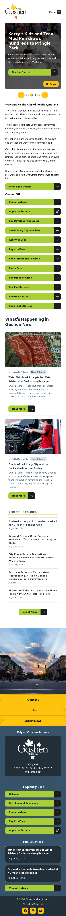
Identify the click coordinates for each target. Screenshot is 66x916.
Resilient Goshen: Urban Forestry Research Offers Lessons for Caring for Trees (32, 539)
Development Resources (23, 803)
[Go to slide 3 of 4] (35, 95)
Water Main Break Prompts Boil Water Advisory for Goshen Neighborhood (30, 854)
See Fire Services (19, 287)
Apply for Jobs (17, 239)
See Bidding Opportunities (24, 230)
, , (33, 768)
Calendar (14, 794)
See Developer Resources (24, 220)
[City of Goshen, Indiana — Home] (16, 12)
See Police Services (20, 277)
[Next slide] (44, 95)
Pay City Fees (17, 249)
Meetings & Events (20, 186)
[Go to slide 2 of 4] (31, 95)
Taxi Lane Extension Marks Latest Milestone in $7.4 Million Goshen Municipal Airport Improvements (28, 576)
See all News (30, 612)
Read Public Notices (20, 306)
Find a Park (15, 268)
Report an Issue (18, 202)
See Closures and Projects (24, 258)
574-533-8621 (33, 772)
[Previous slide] (21, 95)
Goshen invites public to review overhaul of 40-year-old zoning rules (32, 523)
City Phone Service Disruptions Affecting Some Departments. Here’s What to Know (31, 557)
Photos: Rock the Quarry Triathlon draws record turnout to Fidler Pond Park (32, 592)
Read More (23, 409)
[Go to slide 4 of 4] (38, 95)
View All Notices (18, 888)
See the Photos (21, 72)
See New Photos (18, 296)
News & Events (38, 372)
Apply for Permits (30, 211)
